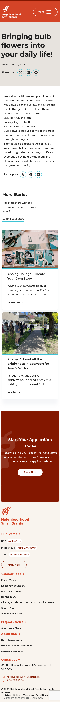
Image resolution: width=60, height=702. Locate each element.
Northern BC (8, 596)
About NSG (9, 634)
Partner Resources (12, 651)
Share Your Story (11, 628)
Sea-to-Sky (7, 608)
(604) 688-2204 (15, 680)
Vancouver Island (11, 613)
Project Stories (12, 622)
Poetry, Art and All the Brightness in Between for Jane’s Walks (28, 363)
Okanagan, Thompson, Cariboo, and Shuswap (28, 602)
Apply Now (30, 472)
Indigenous (18, 547)
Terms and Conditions (35, 695)
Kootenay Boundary (13, 585)
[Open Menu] (49, 12)
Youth (15, 554)
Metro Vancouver (11, 591)
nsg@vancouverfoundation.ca (23, 676)
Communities (11, 574)
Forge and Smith (33, 697)
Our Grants (9, 534)
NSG (11, 541)
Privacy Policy (12, 695)
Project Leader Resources (16, 645)
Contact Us (9, 659)
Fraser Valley (8, 579)
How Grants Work (11, 639)
